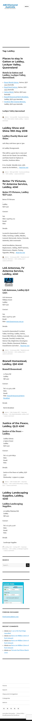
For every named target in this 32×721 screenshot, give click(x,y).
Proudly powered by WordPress (10, 715)
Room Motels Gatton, (11, 82)
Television (10, 259)
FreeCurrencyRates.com (10, 617)
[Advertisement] (16, 30)
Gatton (12, 119)
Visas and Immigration (10, 694)
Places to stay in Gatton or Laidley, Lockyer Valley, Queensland (13, 63)
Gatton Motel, (9, 92)
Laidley (21, 119)
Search (4, 690)
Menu (27, 6)
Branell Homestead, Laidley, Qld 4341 (14, 362)
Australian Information (8, 713)
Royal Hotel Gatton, (11, 87)
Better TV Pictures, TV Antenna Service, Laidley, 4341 (15, 184)
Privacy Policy (20, 713)
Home (4, 685)
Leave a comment (19, 173)
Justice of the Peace (17, 483)
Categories (6, 698)
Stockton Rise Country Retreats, (15, 102)
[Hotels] (13, 596)
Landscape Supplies (22, 548)
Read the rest (23, 167)
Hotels (16, 119)
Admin (7, 117)
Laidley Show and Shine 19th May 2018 (14, 129)
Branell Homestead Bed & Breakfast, (16, 97)
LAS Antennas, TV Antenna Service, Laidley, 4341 (13, 270)
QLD (23, 259)
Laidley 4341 (8, 547)
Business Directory (23, 117)
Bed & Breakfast (16, 414)
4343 (8, 119)
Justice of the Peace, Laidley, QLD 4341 (15, 425)
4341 (5, 119)
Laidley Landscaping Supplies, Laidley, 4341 (15, 495)
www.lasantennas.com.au (14, 321)
